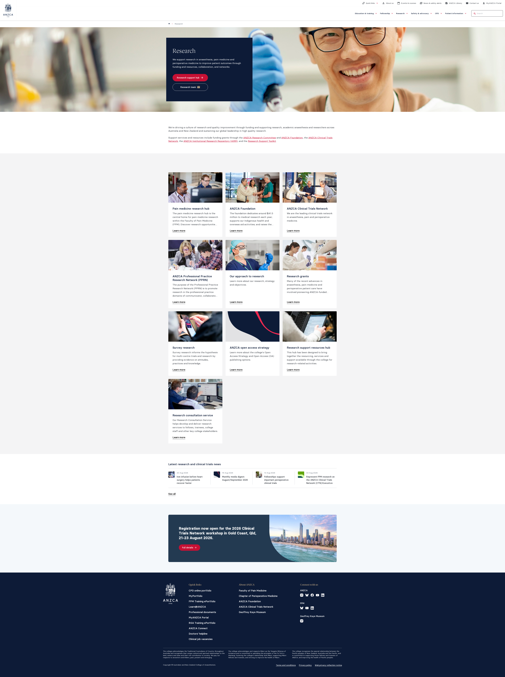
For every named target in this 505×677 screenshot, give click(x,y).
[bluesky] (307, 595)
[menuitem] (366, 13)
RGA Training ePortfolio (202, 622)
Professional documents (202, 612)
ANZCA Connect (198, 628)
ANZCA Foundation (292, 137)
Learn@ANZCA (197, 606)
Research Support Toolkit (262, 141)
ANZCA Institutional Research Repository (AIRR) (210, 141)
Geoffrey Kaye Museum (252, 612)
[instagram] (301, 595)
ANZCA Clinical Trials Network (256, 606)
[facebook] (312, 595)
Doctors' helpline (198, 633)
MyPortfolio (195, 595)
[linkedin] (322, 595)
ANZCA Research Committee (259, 137)
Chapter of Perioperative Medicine (258, 595)
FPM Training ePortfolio (202, 601)
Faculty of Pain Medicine (252, 590)
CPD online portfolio (200, 590)
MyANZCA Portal (199, 617)
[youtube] (317, 595)
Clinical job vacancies (201, 639)
